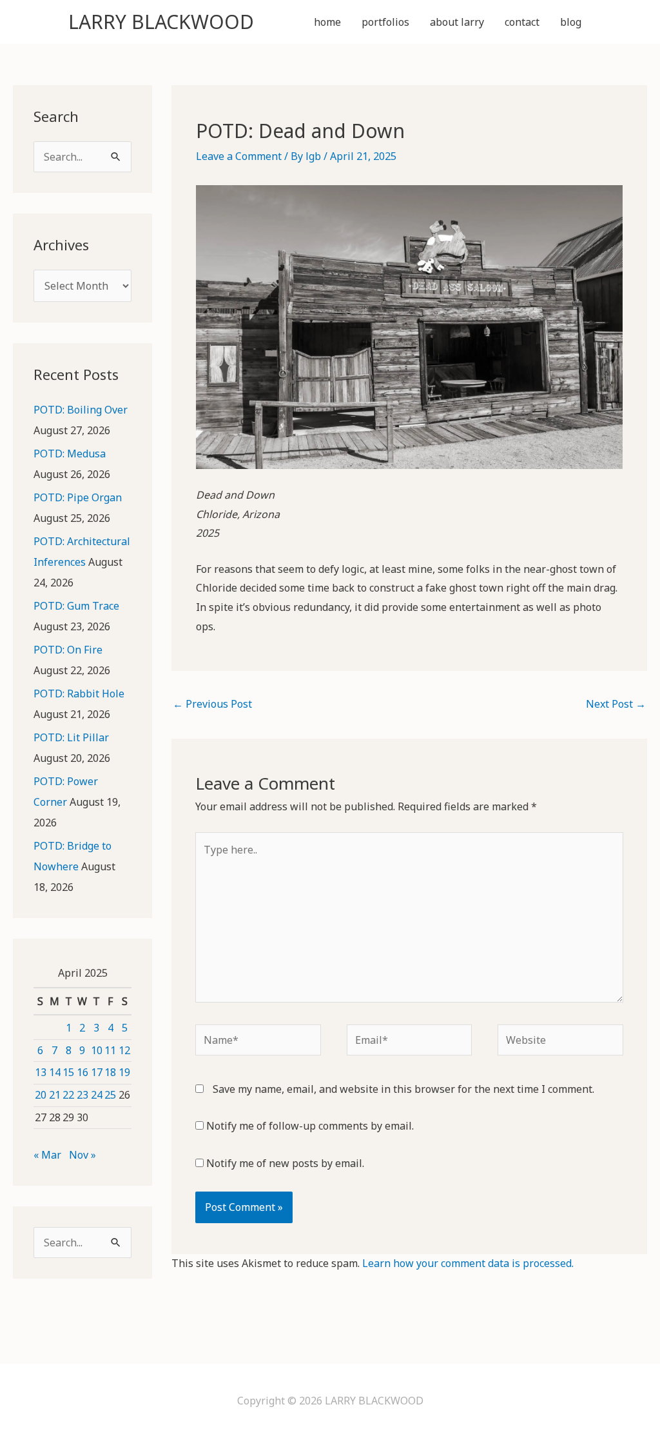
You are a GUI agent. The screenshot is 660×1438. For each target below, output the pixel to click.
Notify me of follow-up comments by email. (310, 1126)
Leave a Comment (239, 156)
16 (82, 1072)
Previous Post (212, 704)
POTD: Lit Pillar (71, 737)
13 (40, 1072)
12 (124, 1050)
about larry (457, 22)
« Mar (47, 1155)
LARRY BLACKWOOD (161, 21)
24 (96, 1095)
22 (68, 1095)
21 (55, 1095)
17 (96, 1072)
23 (82, 1095)
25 (110, 1095)
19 (124, 1072)
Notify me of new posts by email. (285, 1163)
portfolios (385, 22)
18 (110, 1072)
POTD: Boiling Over (81, 410)
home (327, 22)
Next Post (616, 704)
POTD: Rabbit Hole (79, 693)
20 (40, 1095)
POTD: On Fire (68, 650)
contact (522, 22)
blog (570, 22)
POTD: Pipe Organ (78, 497)
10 (96, 1050)
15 (68, 1072)
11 (110, 1050)
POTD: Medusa (70, 453)
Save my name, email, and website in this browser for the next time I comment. (403, 1089)
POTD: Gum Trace (76, 606)
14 (55, 1072)
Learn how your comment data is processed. (468, 1263)
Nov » (82, 1155)
